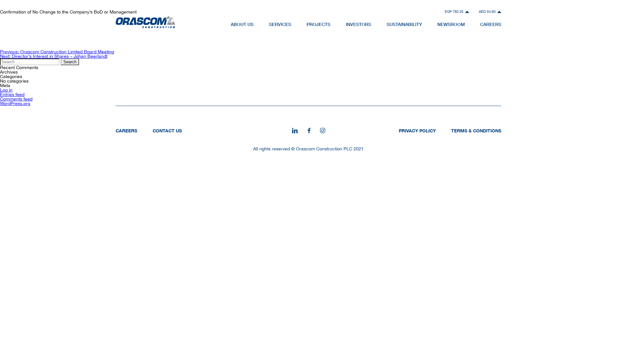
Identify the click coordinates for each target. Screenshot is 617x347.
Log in (6, 90)
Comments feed (16, 99)
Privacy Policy (417, 130)
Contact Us (167, 130)
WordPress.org (15, 103)
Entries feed (12, 94)
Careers (126, 130)
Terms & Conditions (476, 130)
